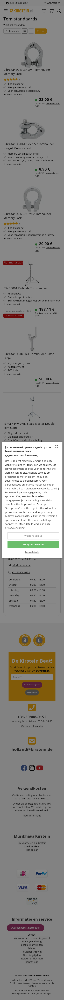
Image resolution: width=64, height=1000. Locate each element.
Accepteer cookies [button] (33, 544)
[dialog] (32, 500)
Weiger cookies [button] (33, 535)
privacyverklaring (15, 527)
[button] (32, 552)
